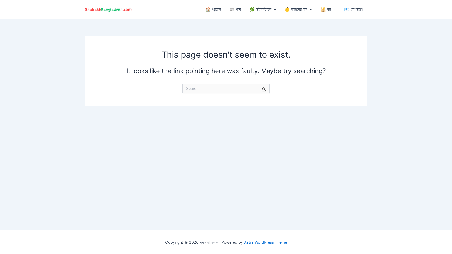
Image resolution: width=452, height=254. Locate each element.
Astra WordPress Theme (265, 242)
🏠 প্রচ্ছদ (213, 9)
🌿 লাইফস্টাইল (260, 9)
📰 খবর (235, 9)
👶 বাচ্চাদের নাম (296, 9)
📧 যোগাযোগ (353, 9)
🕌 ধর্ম (326, 9)
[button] (273, 9)
